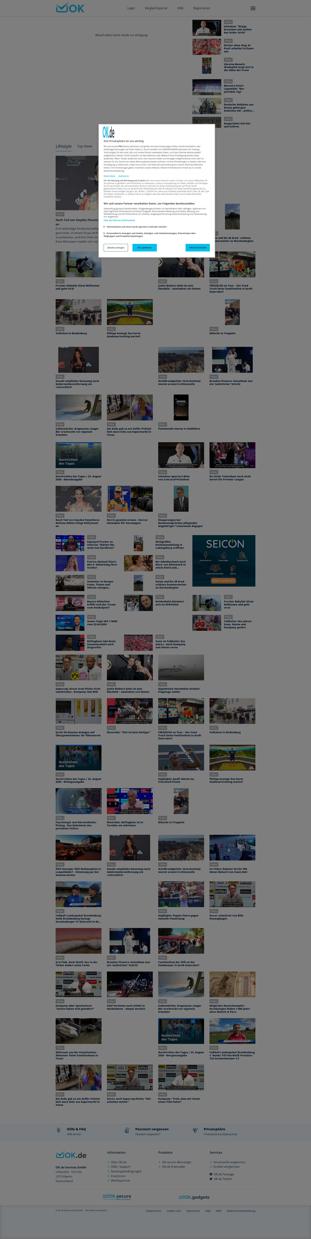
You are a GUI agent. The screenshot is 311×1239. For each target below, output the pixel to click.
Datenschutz (109, 175)
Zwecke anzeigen (116, 247)
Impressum (123, 175)
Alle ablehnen (145, 247)
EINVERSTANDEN (197, 247)
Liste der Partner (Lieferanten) (119, 220)
